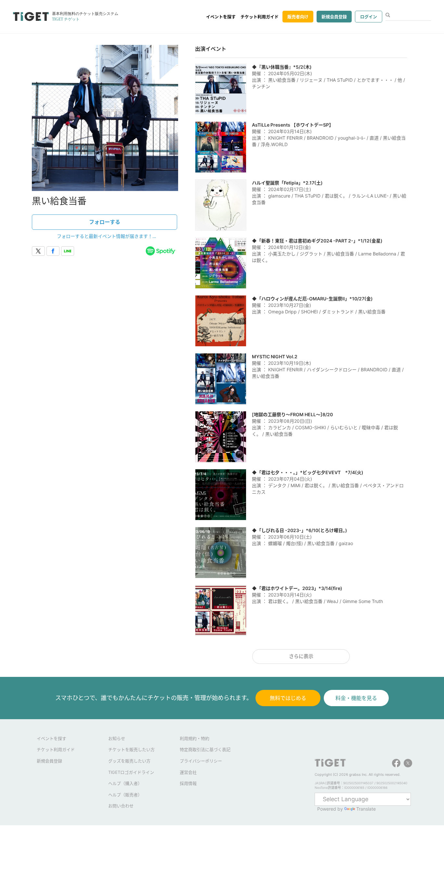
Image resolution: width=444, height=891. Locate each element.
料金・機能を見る (356, 698)
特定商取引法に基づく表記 (205, 749)
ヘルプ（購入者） (125, 783)
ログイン (368, 16)
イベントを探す (221, 16)
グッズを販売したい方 (129, 760)
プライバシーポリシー (201, 760)
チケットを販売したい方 (131, 749)
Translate (366, 809)
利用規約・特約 (194, 738)
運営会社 (188, 772)
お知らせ (116, 738)
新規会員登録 (334, 16)
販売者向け (297, 16)
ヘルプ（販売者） (125, 794)
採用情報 (188, 783)
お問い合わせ (121, 805)
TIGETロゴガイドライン (131, 772)
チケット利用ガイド (260, 16)
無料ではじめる (288, 698)
